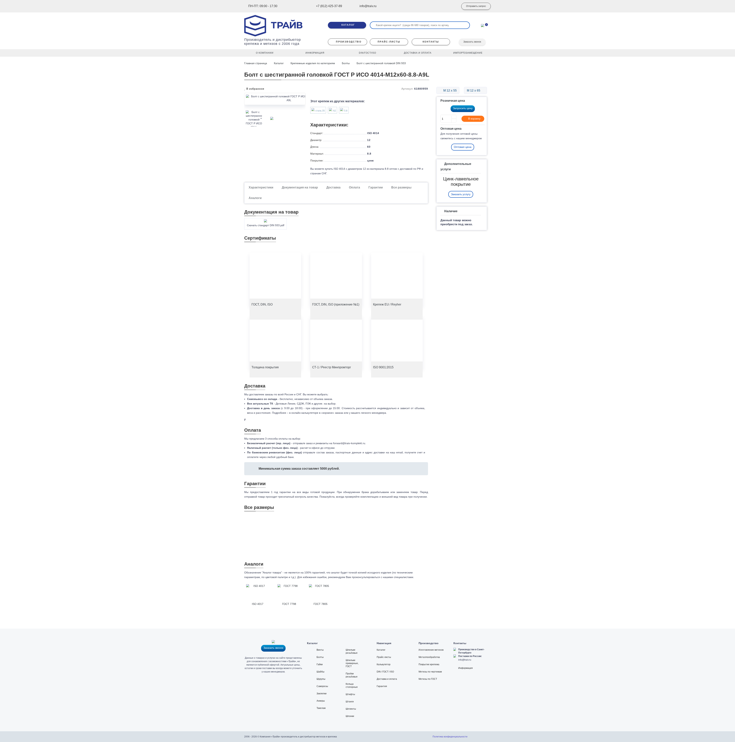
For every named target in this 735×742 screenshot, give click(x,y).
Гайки (320, 664)
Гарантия (382, 686)
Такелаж (321, 708)
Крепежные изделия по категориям (313, 63)
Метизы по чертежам (430, 671)
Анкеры (321, 700)
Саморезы (322, 686)
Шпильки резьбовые (352, 651)
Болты (346, 63)
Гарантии (375, 187)
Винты (320, 650)
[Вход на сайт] (450, 6)
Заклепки (322, 693)
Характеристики (261, 187)
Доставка (333, 187)
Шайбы (320, 671)
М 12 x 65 (474, 90)
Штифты (350, 694)
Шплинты (351, 709)
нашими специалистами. (398, 577)
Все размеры (401, 187)
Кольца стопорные (352, 685)
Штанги (350, 701)
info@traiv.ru (464, 659)
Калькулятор (383, 664)
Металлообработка (429, 657)
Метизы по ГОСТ (428, 679)
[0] (482, 25)
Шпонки (350, 716)
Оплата (354, 187)
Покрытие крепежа (429, 664)
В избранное (254, 88)
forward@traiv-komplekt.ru (349, 443)
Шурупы (321, 679)
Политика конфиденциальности (450, 736)
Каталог (279, 63)
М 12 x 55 (450, 90)
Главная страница (256, 63)
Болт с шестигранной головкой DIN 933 (381, 63)
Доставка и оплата (387, 679)
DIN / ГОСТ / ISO (385, 671)
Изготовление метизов (431, 650)
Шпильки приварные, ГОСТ (352, 663)
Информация (465, 668)
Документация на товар (300, 187)
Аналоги (255, 198)
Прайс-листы (384, 657)
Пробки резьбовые (352, 675)
